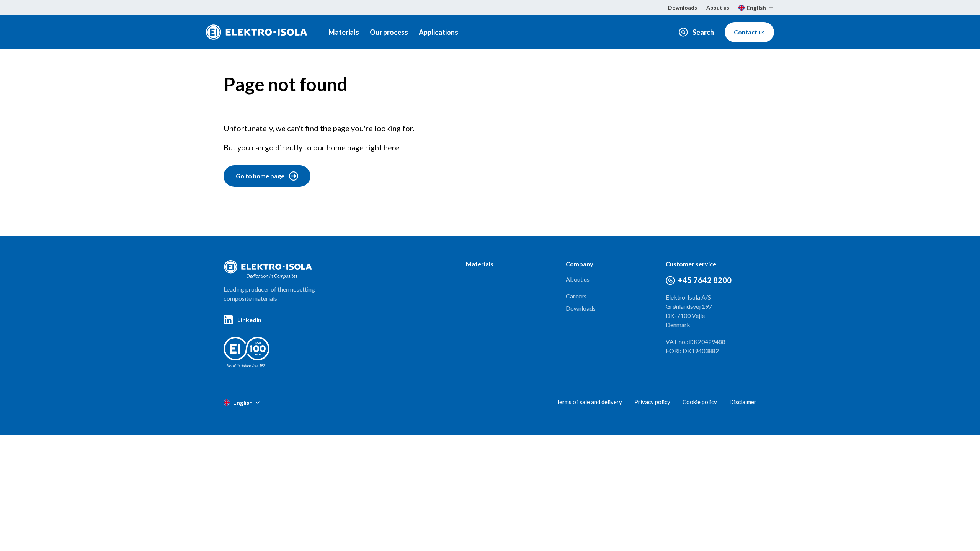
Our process (389, 32)
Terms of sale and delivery (589, 401)
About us (717, 7)
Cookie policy (700, 401)
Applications (438, 32)
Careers (576, 296)
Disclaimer (742, 401)
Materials (343, 32)
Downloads (682, 7)
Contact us (749, 32)
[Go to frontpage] (256, 32)
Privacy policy (652, 401)
